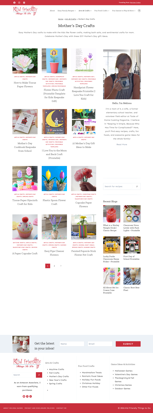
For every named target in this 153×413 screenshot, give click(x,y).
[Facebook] (14, 3)
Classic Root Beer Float (131, 288)
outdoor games (122, 388)
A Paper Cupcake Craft (24, 253)
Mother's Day (53, 79)
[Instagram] (19, 3)
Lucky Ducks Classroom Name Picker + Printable (111, 259)
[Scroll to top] (148, 405)
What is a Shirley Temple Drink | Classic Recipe (111, 228)
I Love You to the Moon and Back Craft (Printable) (54, 154)
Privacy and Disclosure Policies (40, 408)
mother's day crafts (59, 376)
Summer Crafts (89, 247)
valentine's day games (126, 374)
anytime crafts (56, 369)
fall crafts (54, 373)
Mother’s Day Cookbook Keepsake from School (25, 147)
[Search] (137, 186)
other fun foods (90, 387)
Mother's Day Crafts (79, 79)
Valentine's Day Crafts (83, 199)
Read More (122, 144)
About (52, 10)
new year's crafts (58, 380)
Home (60, 19)
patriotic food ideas (92, 376)
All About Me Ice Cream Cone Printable (110, 290)
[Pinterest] (24, 3)
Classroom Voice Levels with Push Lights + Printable (131, 228)
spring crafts (55, 383)
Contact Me (61, 408)
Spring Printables (59, 86)
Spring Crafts (28, 196)
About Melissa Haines (13, 408)
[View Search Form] (139, 10)
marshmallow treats (92, 372)
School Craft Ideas (86, 245)
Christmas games (123, 385)
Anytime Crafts (19, 242)
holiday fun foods (91, 380)
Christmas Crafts (89, 194)
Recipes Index (135, 2)
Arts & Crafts (70, 19)
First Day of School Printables (131, 257)
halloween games (123, 371)
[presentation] (25, 61)
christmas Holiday (91, 383)
